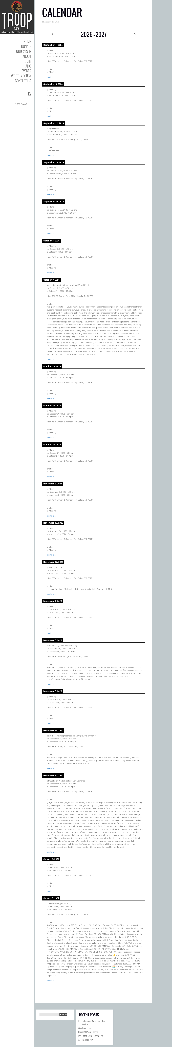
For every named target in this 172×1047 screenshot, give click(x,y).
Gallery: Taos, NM (85, 1039)
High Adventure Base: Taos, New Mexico (91, 1022)
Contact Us (23, 80)
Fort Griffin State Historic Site (90, 1036)
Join (28, 61)
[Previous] (52, 34)
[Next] (135, 34)
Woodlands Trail (84, 1028)
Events (26, 70)
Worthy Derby (21, 75)
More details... (50, 77)
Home (27, 41)
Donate (26, 46)
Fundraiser (23, 51)
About (27, 56)
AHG (28, 66)
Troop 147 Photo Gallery (88, 1032)
